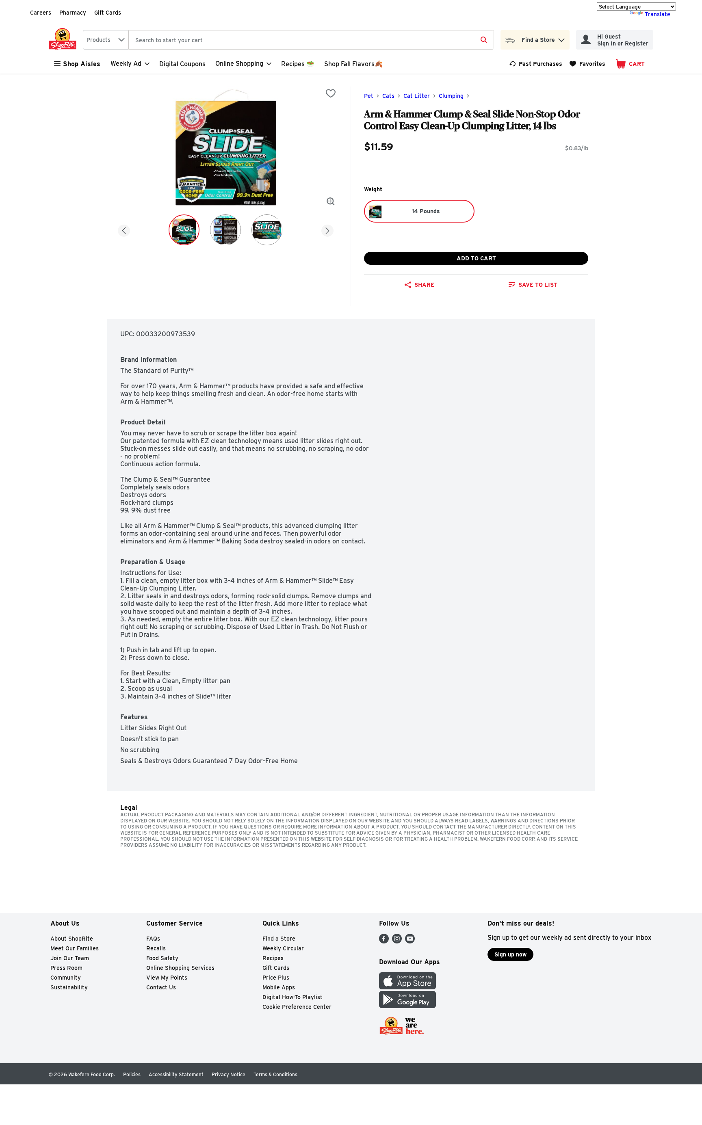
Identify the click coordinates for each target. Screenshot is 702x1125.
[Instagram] (397, 941)
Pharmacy (72, 12)
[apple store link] (407, 987)
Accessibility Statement (176, 1074)
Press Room (66, 968)
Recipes (273, 958)
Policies (132, 1074)
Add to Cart (476, 258)
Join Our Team (69, 958)
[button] (561, 38)
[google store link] (407, 1006)
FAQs (153, 938)
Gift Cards (107, 12)
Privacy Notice (228, 1074)
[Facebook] (384, 941)
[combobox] (105, 40)
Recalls (156, 948)
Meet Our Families (74, 948)
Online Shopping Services (180, 968)
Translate (657, 14)
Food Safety (162, 958)
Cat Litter (416, 96)
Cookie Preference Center (297, 1007)
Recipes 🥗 (297, 64)
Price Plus (275, 977)
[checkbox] (331, 93)
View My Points (166, 977)
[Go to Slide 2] (225, 230)
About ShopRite (71, 938)
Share (424, 284)
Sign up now (510, 954)
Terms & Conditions (275, 1074)
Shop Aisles (81, 64)
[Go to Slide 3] (267, 230)
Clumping (451, 96)
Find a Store (278, 938)
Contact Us (161, 987)
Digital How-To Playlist (292, 997)
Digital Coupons (182, 64)
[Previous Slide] (124, 229)
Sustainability (69, 987)
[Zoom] (331, 201)
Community (65, 977)
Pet (368, 96)
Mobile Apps (278, 987)
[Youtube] (410, 941)
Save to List (537, 284)
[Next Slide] (327, 229)
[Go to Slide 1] (184, 230)
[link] (535, 64)
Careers (40, 12)
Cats (388, 96)
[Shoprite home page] (64, 40)
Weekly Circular (283, 948)
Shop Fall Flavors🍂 (353, 64)
